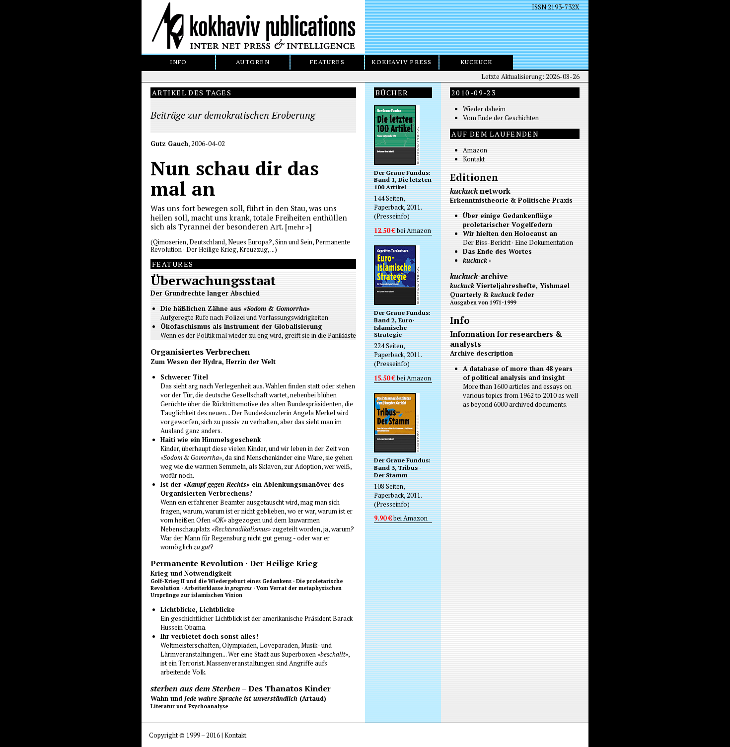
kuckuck (476, 62)
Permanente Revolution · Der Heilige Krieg (233, 563)
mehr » (298, 226)
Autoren (253, 62)
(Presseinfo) (392, 216)
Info (178, 62)
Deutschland (207, 241)
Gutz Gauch (169, 143)
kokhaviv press (401, 62)
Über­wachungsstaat (213, 280)
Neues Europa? (250, 241)
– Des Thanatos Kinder (240, 688)
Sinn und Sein (293, 241)
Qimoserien (169, 241)
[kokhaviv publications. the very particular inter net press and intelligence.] (253, 27)
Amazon (419, 230)
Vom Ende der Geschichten (501, 117)
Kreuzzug (253, 249)
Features (327, 62)
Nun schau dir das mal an (234, 178)
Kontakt (474, 158)
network (480, 191)
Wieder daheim (484, 108)
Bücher (392, 92)
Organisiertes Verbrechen (200, 351)
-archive (479, 276)
